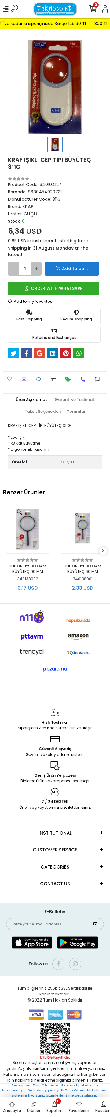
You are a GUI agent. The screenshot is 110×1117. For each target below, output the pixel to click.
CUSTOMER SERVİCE (55, 850)
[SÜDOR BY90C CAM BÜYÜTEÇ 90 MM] (27, 531)
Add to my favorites (32, 301)
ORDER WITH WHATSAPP (56, 288)
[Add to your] (55, 379)
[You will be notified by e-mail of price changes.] (70, 379)
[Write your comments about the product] (40, 379)
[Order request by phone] (84, 379)
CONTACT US (55, 884)
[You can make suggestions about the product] (99, 379)
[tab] (32, 400)
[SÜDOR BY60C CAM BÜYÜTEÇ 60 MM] (82, 531)
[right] (103, 551)
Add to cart (75, 269)
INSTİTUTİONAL (55, 833)
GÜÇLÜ (67, 462)
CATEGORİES (55, 867)
